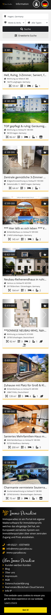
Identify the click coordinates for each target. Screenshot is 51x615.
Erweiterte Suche (27, 35)
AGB (7, 579)
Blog (7, 568)
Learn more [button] (11, 602)
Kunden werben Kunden (18, 565)
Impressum (11, 576)
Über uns (10, 572)
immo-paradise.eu (16, 552)
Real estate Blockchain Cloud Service (24, 587)
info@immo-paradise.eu (19, 548)
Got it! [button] (26, 610)
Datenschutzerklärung (17, 583)
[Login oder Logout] (36, 3)
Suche (27, 29)
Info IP (8, 590)
